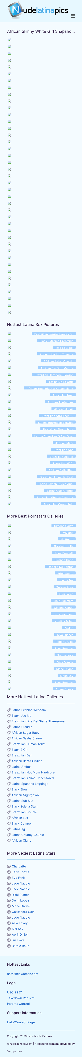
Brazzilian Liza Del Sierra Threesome (38, 721)
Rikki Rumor (20, 895)
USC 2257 (14, 992)
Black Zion (19, 789)
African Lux (20, 818)
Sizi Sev (17, 929)
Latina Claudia (22, 727)
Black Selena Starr (25, 806)
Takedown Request (21, 998)
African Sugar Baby (25, 732)
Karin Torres (20, 872)
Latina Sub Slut (22, 801)
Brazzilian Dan (22, 755)
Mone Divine (21, 906)
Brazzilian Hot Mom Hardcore (33, 772)
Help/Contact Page (21, 1022)
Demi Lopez (20, 900)
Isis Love (18, 940)
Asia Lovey (20, 923)
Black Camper (22, 823)
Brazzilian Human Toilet (29, 744)
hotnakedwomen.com (22, 974)
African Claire (21, 840)
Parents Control (18, 1004)
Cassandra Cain (23, 912)
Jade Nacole (21, 883)
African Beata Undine (27, 761)
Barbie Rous (20, 946)
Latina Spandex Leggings (30, 784)
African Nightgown (25, 795)
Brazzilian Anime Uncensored (33, 778)
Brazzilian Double (24, 812)
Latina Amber (21, 767)
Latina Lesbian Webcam (29, 710)
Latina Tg (18, 829)
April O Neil (20, 934)
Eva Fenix (19, 878)
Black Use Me (21, 715)
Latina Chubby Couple (28, 835)
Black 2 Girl (20, 750)
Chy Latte (19, 866)
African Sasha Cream (27, 738)
